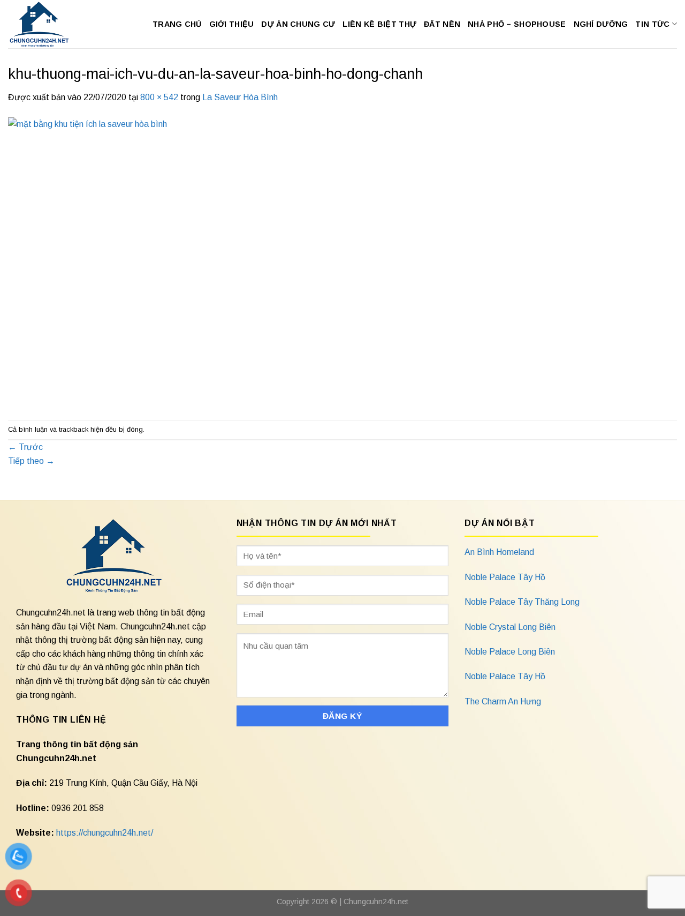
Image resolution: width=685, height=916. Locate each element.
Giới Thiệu (231, 24)
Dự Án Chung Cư (298, 24)
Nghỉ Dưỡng (601, 24)
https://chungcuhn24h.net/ (104, 832)
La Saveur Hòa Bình (240, 97)
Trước (25, 447)
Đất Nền (442, 24)
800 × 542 (159, 97)
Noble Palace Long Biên (510, 651)
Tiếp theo (31, 460)
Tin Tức (652, 24)
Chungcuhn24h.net (376, 901)
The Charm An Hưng (503, 701)
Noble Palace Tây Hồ (505, 577)
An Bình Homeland (499, 552)
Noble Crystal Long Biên (510, 627)
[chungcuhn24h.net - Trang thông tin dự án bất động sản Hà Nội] (44, 24)
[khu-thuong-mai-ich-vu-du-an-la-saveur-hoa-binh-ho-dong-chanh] (222, 261)
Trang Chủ (177, 24)
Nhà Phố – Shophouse (517, 24)
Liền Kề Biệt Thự (379, 24)
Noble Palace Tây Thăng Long (522, 601)
